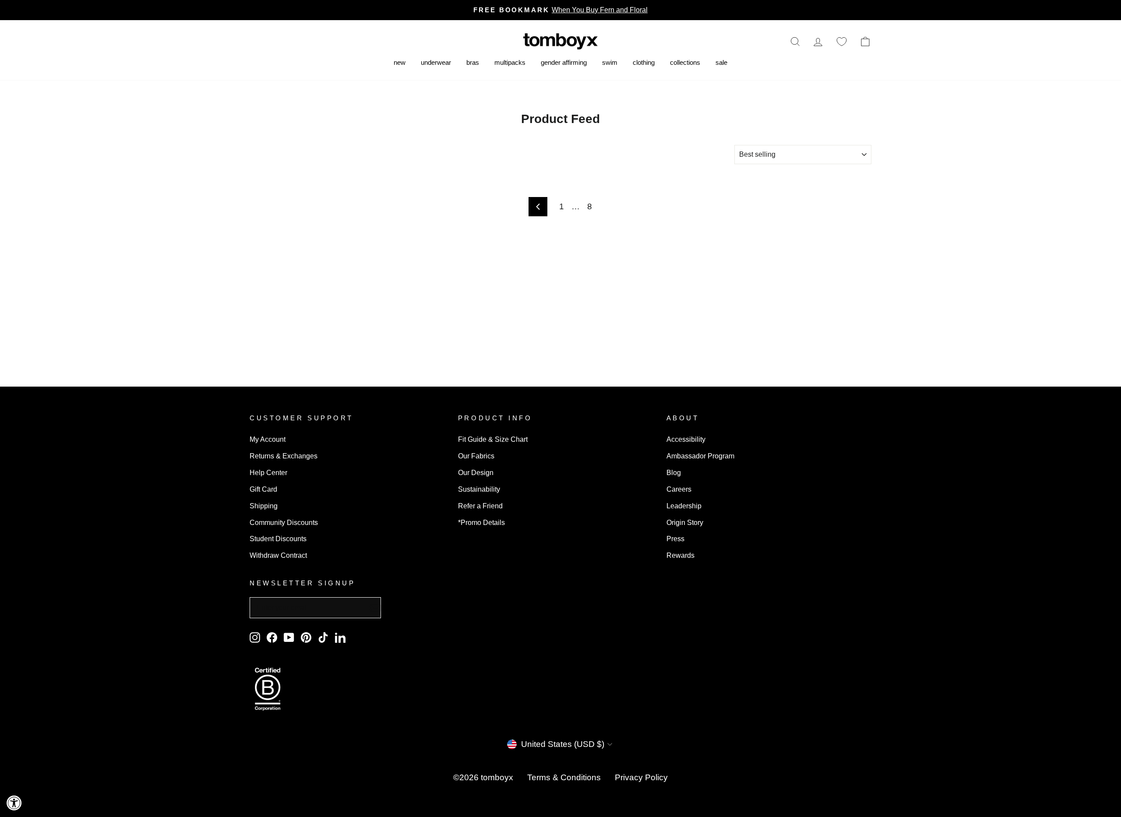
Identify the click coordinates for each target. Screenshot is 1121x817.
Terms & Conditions (564, 777)
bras (472, 62)
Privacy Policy (641, 777)
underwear (436, 62)
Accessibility (685, 439)
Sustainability (479, 489)
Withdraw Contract (278, 555)
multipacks (509, 62)
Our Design (476, 472)
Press (675, 538)
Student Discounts (278, 538)
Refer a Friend (480, 506)
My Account (268, 439)
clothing (644, 62)
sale (721, 62)
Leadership (684, 506)
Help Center (268, 472)
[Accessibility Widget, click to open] (14, 803)
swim (609, 62)
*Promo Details (481, 522)
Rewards (680, 555)
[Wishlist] (842, 41)
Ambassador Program (700, 456)
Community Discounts (284, 522)
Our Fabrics (476, 456)
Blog (673, 472)
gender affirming (564, 62)
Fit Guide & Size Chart (493, 439)
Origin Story (684, 522)
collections (685, 62)
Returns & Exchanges (283, 456)
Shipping (264, 506)
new (399, 62)
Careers (678, 489)
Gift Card (263, 489)
